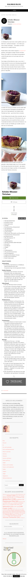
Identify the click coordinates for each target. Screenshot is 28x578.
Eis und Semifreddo (7, 447)
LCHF (16, 506)
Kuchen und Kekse (17, 24)
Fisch (14, 497)
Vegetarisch (5, 475)
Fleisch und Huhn (6, 451)
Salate (4, 462)
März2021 (4, 21)
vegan (4, 473)
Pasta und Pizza (6, 460)
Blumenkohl (13, 494)
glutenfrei (9, 499)
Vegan (10, 515)
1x (19, 218)
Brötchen (22, 494)
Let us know (13, 382)
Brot (4, 440)
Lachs (19, 504)
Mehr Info (22, 576)
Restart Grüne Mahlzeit (11, 511)
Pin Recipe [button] (14, 202)
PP (6, 510)
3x (24, 218)
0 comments (5, 390)
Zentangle (22, 517)
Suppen (4, 471)
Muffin (14, 509)
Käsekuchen (7, 504)
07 (4, 20)
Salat (11, 513)
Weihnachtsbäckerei (7, 478)
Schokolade (17, 513)
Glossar (4, 538)
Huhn (7, 503)
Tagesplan (20, 514)
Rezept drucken (14, 197)
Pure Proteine (12, 510)
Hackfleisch (20, 499)
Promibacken (22, 50)
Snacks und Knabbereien (8, 467)
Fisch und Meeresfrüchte (8, 449)
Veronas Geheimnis (11, 517)
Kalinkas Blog (14, 4)
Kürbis (13, 504)
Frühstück (20, 497)
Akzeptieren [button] (16, 576)
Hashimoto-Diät (10, 501)
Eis (6, 497)
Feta (11, 497)
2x (21, 218)
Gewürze (5, 456)
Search (21, 485)
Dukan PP (19, 496)
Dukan (11, 496)
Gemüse (5, 453)
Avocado (8, 494)
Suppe (14, 514)
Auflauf (4, 494)
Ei (3, 445)
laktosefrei (8, 506)
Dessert (4, 442)
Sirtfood (8, 514)
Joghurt (12, 503)
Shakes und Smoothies (8, 464)
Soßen (4, 469)
